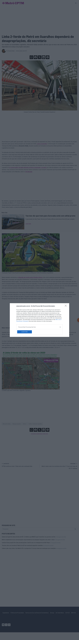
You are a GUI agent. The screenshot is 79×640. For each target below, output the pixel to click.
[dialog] (39, 320)
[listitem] (39, 327)
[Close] (66, 306)
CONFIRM (24, 331)
